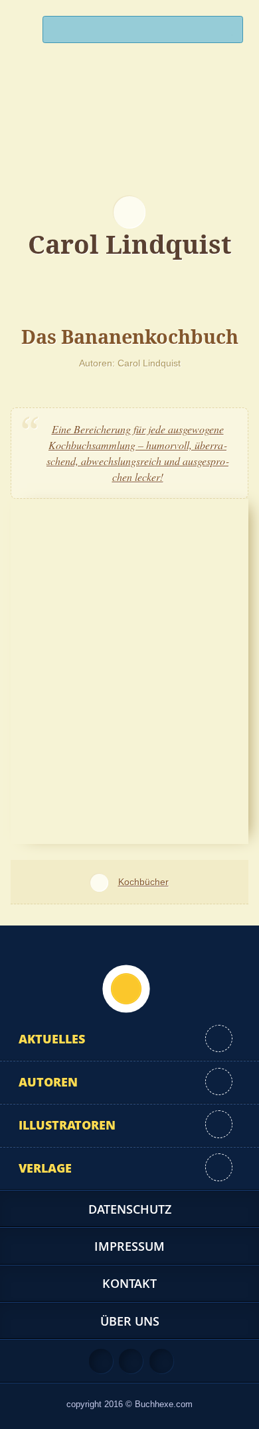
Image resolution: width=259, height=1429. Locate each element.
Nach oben (126, 988)
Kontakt (129, 1283)
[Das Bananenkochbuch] (129, 669)
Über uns (129, 1321)
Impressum (129, 1246)
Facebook (131, 1361)
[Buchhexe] (129, 136)
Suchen (227, 32)
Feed (101, 1361)
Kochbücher (143, 881)
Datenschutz (129, 1209)
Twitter (161, 1361)
